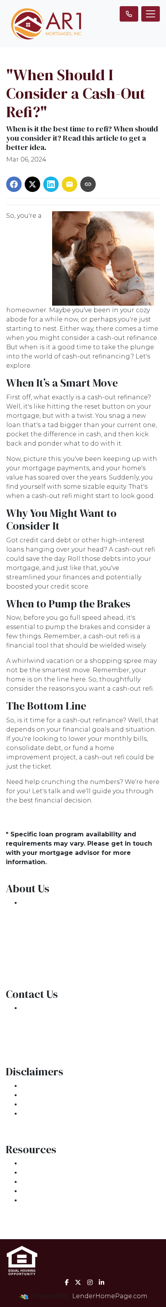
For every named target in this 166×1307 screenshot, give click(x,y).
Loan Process (42, 1172)
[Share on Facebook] (14, 184)
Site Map (35, 1113)
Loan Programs (46, 1163)
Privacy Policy (43, 1095)
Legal (30, 1086)
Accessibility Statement (59, 1104)
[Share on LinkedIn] (51, 184)
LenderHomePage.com (109, 1296)
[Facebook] (67, 1282)
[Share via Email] (69, 184)
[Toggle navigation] (150, 14)
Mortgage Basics (48, 1182)
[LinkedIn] (101, 1282)
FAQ (27, 1200)
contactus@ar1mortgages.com (71, 1036)
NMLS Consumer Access (59, 958)
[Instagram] (90, 1282)
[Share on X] (32, 184)
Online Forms (43, 1191)
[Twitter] (78, 1282)
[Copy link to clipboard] (88, 184)
